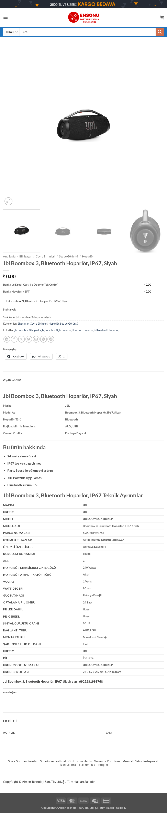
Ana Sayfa (9, 256)
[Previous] (11, 126)
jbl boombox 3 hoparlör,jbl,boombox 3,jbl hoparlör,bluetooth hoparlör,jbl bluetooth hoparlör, (66, 330)
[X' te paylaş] (21, 339)
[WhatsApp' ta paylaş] (6, 339)
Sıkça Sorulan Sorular (23, 761)
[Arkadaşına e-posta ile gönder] (36, 339)
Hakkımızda (87, 764)
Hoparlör (88, 256)
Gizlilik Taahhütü (80, 761)
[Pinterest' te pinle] (43, 339)
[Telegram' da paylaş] (50, 339)
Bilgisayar (25, 256)
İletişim (103, 764)
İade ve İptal (68, 764)
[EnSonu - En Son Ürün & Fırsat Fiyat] (83, 17)
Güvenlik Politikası (107, 761)
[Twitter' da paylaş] (28, 339)
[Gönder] (160, 32)
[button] (5, 17)
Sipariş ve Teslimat (53, 761)
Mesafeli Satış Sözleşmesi (140, 761)
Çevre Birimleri (45, 256)
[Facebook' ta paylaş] (14, 339)
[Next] (155, 126)
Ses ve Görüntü (68, 256)
